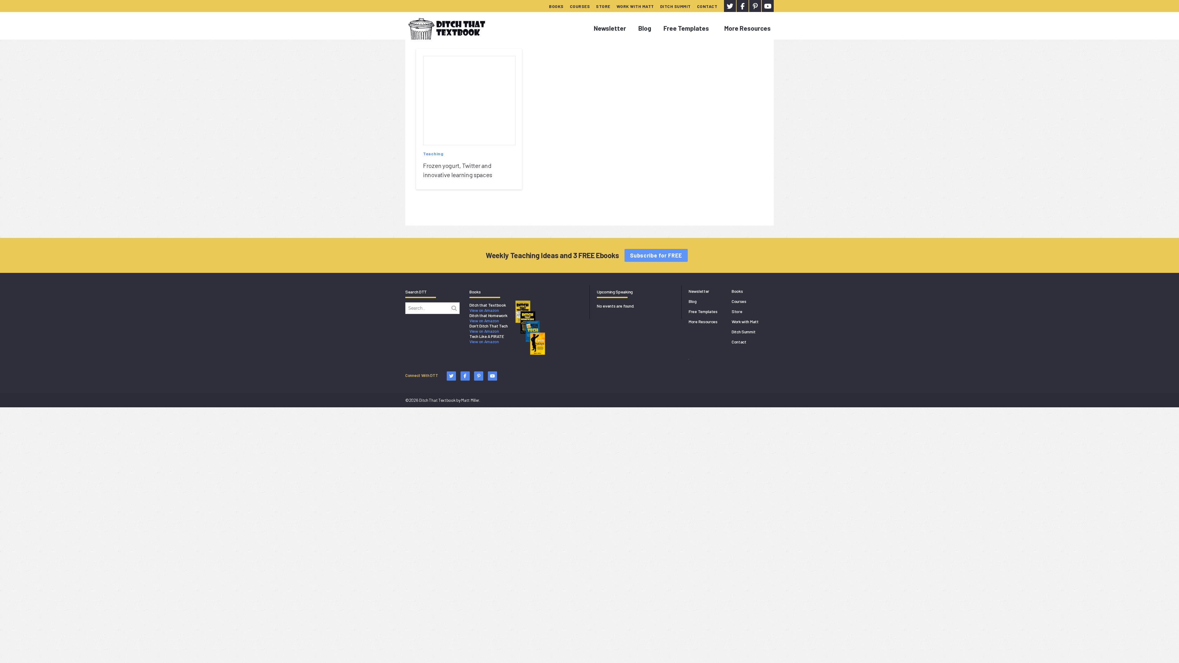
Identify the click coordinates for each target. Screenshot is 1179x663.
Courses (580, 6)
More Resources (747, 28)
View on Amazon (484, 310)
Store (603, 6)
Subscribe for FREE (656, 255)
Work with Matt (635, 6)
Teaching (433, 153)
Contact (707, 6)
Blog (644, 28)
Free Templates (686, 28)
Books (556, 6)
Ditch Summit (675, 6)
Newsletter (610, 28)
